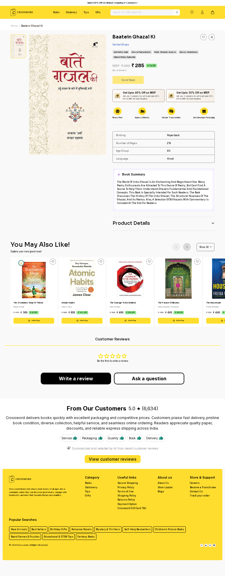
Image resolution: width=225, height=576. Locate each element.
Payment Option (127, 504)
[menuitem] (56, 12)
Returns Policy (126, 499)
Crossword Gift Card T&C (131, 508)
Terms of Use (125, 491)
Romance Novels (81, 529)
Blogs (161, 491)
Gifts (98, 12)
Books (56, 12)
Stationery (71, 12)
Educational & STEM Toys (58, 536)
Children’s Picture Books (169, 529)
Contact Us (196, 491)
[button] (192, 12)
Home (14, 25)
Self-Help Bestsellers (137, 529)
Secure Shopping (127, 483)
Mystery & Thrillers (108, 529)
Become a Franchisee (203, 487)
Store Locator (165, 487)
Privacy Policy (125, 487)
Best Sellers (38, 529)
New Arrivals (19, 529)
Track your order (200, 495)
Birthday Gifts (58, 529)
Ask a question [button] (149, 378)
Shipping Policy (126, 495)
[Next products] (187, 247)
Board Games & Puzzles (25, 536)
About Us (163, 483)
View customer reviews (113, 459)
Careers (195, 483)
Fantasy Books (86, 536)
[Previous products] (176, 247)
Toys (86, 12)
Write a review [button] (76, 378)
